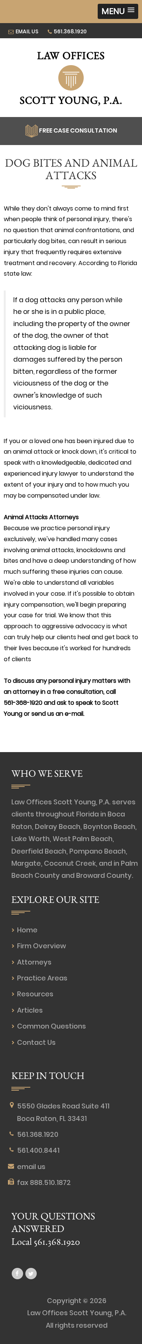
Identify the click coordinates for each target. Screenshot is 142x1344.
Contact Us (36, 1042)
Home (27, 930)
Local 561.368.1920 (45, 1241)
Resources (35, 994)
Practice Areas (42, 978)
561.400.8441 (38, 1150)
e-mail (74, 713)
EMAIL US (27, 31)
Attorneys (34, 962)
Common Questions (51, 1026)
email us (31, 1166)
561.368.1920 (70, 31)
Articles (30, 1010)
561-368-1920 (23, 702)
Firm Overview (41, 946)
